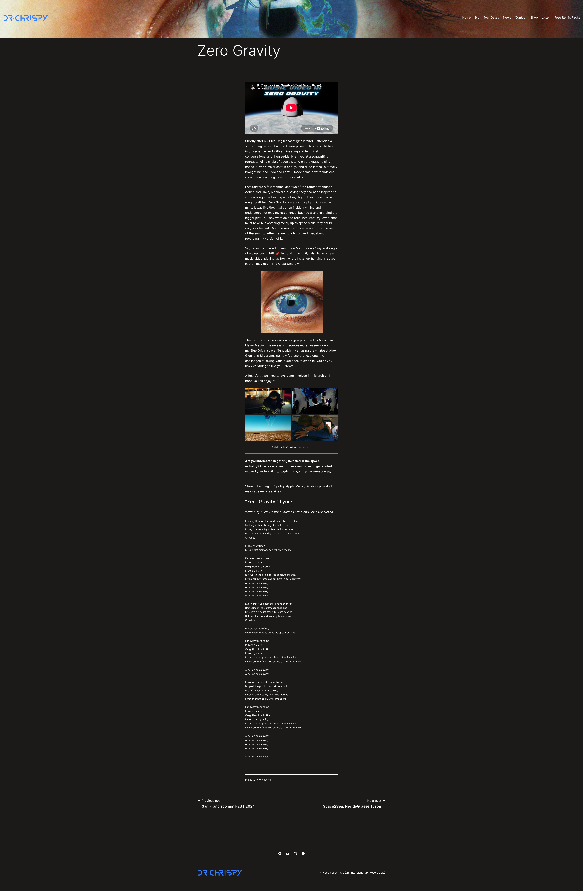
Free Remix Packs (567, 17)
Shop (534, 17)
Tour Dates (491, 17)
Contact (520, 17)
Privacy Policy (329, 872)
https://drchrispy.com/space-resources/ (303, 471)
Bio (477, 17)
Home (466, 17)
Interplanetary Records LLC (368, 872)
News (507, 17)
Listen (546, 17)
